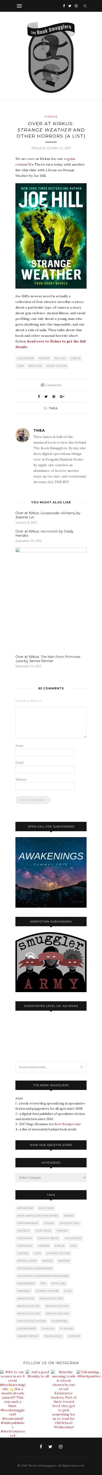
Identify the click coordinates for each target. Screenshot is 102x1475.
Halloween (25, 358)
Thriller (48, 1328)
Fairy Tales (43, 1230)
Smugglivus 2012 (57, 1306)
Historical (24, 1245)
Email (19, 763)
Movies (48, 1261)
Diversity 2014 (69, 1223)
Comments (51, 385)
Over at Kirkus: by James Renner (47, 659)
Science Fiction (47, 1291)
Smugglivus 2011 (28, 1306)
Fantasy (62, 1230)
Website (20, 780)
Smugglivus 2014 (57, 1313)
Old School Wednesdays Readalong (43, 1276)
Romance (23, 1291)
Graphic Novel (48, 1238)
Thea (53, 408)
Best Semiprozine (68, 1124)
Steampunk (59, 1321)
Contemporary (27, 1223)
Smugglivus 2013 (28, 1313)
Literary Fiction (58, 1253)
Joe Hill (60, 358)
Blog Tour (46, 1208)
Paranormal (26, 1283)
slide (68, 1291)
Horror (44, 358)
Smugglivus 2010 (51, 1298)
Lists (20, 366)
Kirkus (51, 116)
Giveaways (24, 1238)
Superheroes (26, 1328)
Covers (49, 1223)
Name (19, 746)
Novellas (35, 366)
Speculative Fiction (31, 1321)
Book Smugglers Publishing (37, 1215)
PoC (43, 1283)
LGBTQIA (22, 1253)
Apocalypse (25, 1208)
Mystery (64, 1261)
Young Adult (53, 1336)
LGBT (73, 1245)
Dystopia (23, 1230)
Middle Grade (27, 1261)
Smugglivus (25, 1298)
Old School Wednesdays (34, 1268)
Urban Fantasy (28, 1336)
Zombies (74, 1336)
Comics (69, 1215)
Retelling (59, 1283)
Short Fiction (57, 366)
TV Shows (66, 1328)
